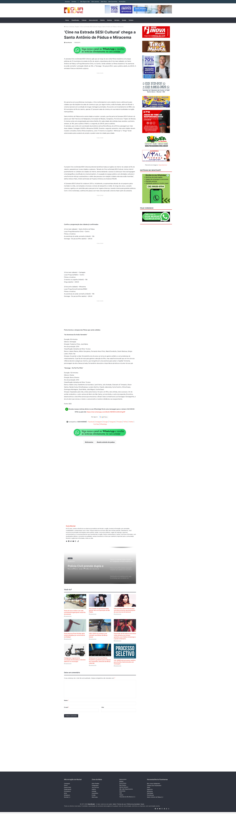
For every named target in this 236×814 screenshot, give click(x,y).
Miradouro (67, 795)
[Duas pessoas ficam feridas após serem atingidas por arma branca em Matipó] (75, 625)
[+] (69, 797)
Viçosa (121, 795)
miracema (89, 442)
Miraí (65, 793)
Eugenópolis (67, 789)
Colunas (84, 20)
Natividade (150, 793)
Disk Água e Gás (85, 1)
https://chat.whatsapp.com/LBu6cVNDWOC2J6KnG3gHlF (106, 412)
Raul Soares (122, 785)
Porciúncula (150, 795)
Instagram (99, 422)
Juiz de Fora (95, 787)
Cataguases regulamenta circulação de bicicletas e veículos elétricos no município (75, 659)
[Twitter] (71, 541)
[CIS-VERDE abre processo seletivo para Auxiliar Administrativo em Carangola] (125, 651)
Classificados (75, 20)
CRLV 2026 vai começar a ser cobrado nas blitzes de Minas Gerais (98, 635)
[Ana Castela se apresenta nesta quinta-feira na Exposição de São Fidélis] (100, 600)
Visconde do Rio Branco (126, 797)
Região (77, 26)
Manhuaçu (95, 797)
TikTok (125, 422)
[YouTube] (74, 541)
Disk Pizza (104, 1)
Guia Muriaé (68, 42)
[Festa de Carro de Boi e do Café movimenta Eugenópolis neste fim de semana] (75, 601)
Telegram (112, 422)
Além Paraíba (95, 783)
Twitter (131, 422)
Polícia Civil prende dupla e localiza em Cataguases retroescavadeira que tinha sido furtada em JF (86, 565)
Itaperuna (149, 789)
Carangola (67, 783)
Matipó (121, 781)
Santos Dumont (123, 787)
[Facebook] (69, 541)
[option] (100, 565)
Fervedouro (67, 791)
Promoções (122, 1)
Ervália (93, 795)
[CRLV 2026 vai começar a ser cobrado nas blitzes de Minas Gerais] (100, 625)
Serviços (116, 20)
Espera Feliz (67, 787)
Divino (66, 785)
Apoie (142, 804)
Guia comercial (93, 20)
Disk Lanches (95, 1)
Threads (119, 422)
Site (102, 707)
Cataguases (95, 785)
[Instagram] (76, 541)
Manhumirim (122, 779)
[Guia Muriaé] (73, 10)
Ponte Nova (122, 783)
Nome (66, 700)
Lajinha (94, 789)
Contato (74, 1)
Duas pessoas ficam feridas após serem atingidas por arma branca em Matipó (74, 635)
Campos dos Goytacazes (154, 785)
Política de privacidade (133, 804)
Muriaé (66, 797)
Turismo (131, 20)
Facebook (91, 422)
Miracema (150, 791)
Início (66, 26)
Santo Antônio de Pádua (154, 797)
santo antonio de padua (106, 442)
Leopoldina (95, 793)
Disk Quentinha (112, 1)
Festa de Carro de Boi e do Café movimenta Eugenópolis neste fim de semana (75, 612)
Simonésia (122, 791)
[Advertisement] (100, 87)
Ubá (120, 793)
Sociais (124, 20)
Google (105, 422)
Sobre (114, 804)
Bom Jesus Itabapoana (153, 783)
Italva (148, 787)
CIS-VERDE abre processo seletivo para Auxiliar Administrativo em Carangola (125, 662)
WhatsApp (103, 424)
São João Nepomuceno (126, 789)
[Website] (67, 541)
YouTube (96, 424)
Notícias (109, 20)
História (102, 20)
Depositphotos (163, 165)
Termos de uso (121, 804)
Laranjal (94, 791)
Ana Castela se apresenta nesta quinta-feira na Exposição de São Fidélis (99, 610)
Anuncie (67, 1)
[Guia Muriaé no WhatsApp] (100, 50)
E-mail (66, 707)
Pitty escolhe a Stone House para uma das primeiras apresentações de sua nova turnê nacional (124, 610)
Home (67, 20)
